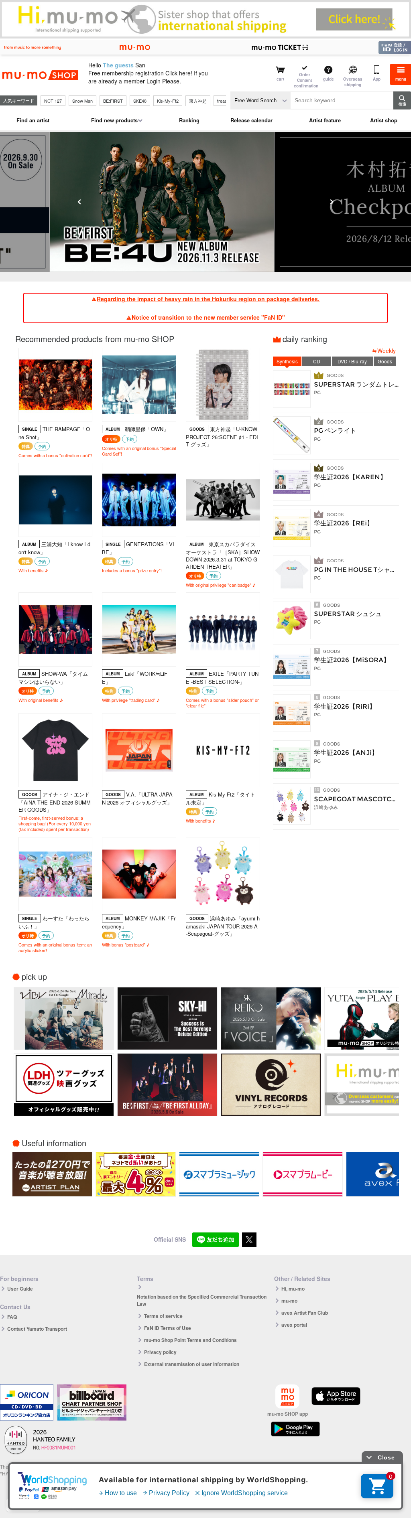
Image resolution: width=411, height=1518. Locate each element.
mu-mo (289, 1300)
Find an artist (32, 120)
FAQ (12, 1316)
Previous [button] (79, 201)
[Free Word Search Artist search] (260, 100)
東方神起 (198, 100)
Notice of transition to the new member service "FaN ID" (208, 317)
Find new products (114, 120)
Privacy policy (160, 1352)
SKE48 (139, 100)
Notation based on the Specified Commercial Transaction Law (202, 1300)
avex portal (294, 1324)
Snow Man (82, 100)
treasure (225, 100)
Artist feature (325, 120)
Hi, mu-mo (293, 1288)
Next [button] (331, 201)
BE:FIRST (113, 100)
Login (153, 81)
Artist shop (383, 120)
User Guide (20, 1288)
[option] (205, 202)
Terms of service (163, 1315)
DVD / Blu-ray (352, 361)
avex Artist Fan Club (304, 1312)
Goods (385, 361)
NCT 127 (53, 100)
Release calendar (251, 120)
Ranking (189, 120)
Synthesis (287, 361)
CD (316, 361)
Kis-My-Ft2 (168, 100)
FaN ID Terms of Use (167, 1328)
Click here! (178, 73)
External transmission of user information (191, 1364)
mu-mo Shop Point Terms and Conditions (190, 1340)
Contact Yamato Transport (37, 1328)
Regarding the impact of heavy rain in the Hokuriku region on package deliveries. (208, 299)
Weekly (386, 351)
